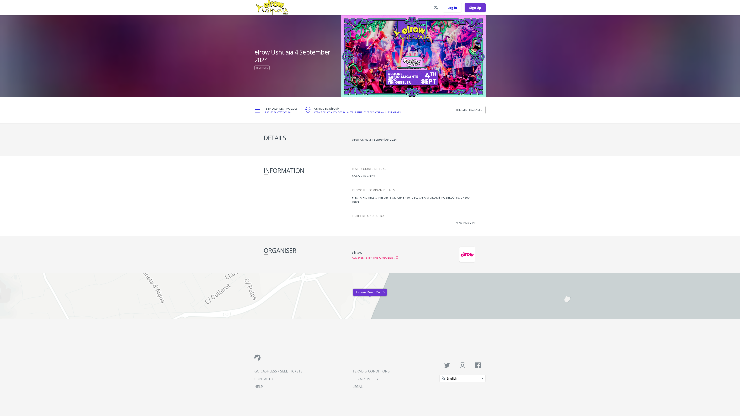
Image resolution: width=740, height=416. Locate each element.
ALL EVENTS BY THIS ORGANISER (373, 257)
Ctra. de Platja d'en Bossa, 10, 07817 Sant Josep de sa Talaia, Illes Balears (357, 112)
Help (258, 386)
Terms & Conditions (371, 371)
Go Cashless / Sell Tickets (278, 371)
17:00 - (277, 112)
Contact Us (265, 379)
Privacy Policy (365, 379)
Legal (357, 386)
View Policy (463, 223)
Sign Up (475, 8)
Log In (452, 8)
